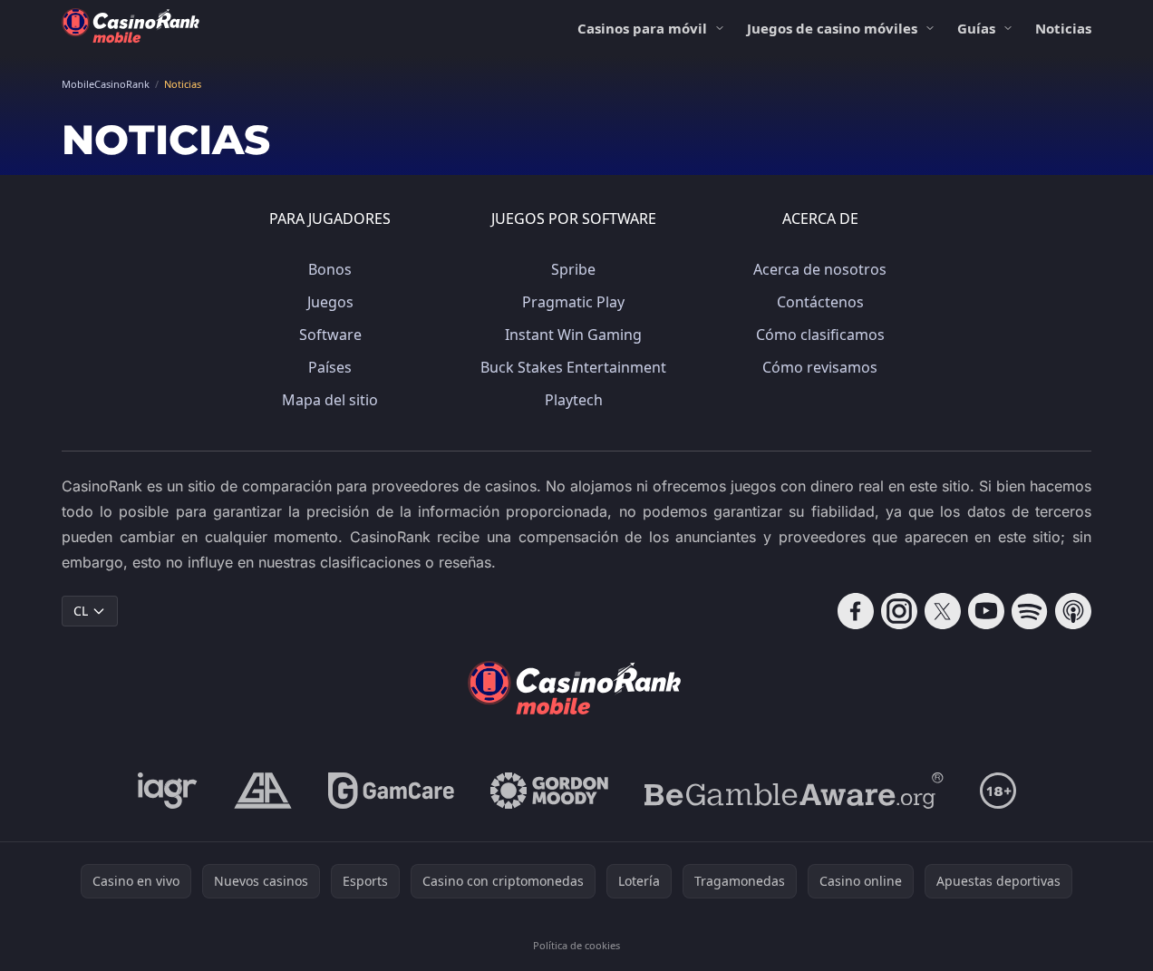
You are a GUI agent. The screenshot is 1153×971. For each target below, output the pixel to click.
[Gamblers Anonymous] (263, 790)
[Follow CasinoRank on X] (943, 611)
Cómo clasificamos (820, 335)
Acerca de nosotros (820, 269)
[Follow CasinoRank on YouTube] (986, 611)
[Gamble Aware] (794, 790)
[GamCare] (391, 790)
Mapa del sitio (330, 400)
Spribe (573, 269)
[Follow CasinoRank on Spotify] (1030, 611)
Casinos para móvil (642, 28)
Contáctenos (820, 302)
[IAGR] (168, 790)
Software (330, 335)
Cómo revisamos (819, 367)
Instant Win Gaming (573, 335)
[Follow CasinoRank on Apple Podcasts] (1073, 611)
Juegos (330, 302)
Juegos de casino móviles (832, 28)
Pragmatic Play (573, 302)
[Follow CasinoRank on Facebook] (856, 611)
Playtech (574, 400)
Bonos (330, 269)
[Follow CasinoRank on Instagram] (899, 611)
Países (330, 367)
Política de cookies (576, 945)
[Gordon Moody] (549, 790)
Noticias (1063, 28)
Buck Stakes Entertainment (573, 367)
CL (80, 610)
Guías (976, 28)
